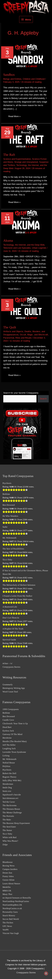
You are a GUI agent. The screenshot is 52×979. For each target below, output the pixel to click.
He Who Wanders (10, 516)
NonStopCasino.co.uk (12, 908)
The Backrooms (10, 805)
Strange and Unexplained (26, 162)
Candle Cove (8, 720)
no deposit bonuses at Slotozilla (17, 898)
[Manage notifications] (46, 973)
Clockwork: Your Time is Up (15, 723)
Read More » (14, 116)
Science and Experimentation (17, 159)
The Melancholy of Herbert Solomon (19, 585)
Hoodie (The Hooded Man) (15, 741)
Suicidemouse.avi (10, 798)
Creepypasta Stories (11, 667)
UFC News (7, 926)
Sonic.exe (7, 791)
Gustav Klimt (8, 880)
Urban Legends (39, 248)
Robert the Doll (9, 773)
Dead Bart (7, 727)
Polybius (6, 766)
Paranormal (8, 338)
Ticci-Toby (7, 559)
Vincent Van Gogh (11, 933)
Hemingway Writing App (14, 688)
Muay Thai (7, 894)
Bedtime (6, 494)
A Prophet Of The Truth (13, 629)
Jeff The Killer (9, 745)
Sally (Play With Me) (12, 780)
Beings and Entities (12, 79)
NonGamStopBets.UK (12, 905)
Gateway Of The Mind (12, 734)
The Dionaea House (11, 809)
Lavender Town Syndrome (14, 752)
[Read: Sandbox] (26, 56)
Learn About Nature (11, 883)
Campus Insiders (10, 869)
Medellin (7, 887)
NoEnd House (9, 762)
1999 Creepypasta (11, 709)
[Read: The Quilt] (26, 309)
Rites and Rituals (23, 338)
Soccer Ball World (11, 919)
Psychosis (7, 483)
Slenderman (8, 784)
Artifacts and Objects (13, 331)
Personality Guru (10, 912)
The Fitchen (8, 922)
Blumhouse (8, 862)
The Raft (9, 155)
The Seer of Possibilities (13, 549)
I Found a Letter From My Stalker (17, 596)
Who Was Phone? (10, 841)
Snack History (9, 915)
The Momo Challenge (12, 812)
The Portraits (8, 816)
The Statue (7, 830)
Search (43, 398)
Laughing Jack (9, 748)
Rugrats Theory (9, 777)
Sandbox (9, 74)
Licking (6, 755)
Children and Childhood (34, 79)
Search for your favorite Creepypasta (20, 393)
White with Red (9, 837)
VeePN (5, 930)
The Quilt (9, 327)
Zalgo (5, 844)
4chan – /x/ (7, 663)
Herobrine (7, 738)
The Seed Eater (9, 827)
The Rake (7, 819)
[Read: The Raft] (26, 136)
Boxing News (9, 865)
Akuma (8, 240)
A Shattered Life (10, 607)
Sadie (5, 527)
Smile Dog (7, 787)
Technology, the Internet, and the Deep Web (23, 245)
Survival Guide (9, 639)
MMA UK (7, 890)
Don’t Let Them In (11, 618)
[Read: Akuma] (26, 222)
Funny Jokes (8, 876)
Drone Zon (7, 873)
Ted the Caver (9, 802)
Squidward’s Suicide (12, 794)
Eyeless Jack (8, 731)
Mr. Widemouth (9, 538)
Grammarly (8, 684)
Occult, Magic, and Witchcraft (34, 334)
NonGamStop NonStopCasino (16, 901)
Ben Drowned (9, 505)
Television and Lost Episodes (17, 248)
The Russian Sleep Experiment (16, 823)
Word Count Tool (10, 691)
